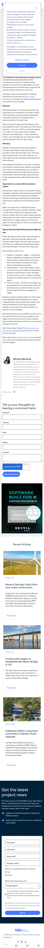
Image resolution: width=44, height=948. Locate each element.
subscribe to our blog (25, 337)
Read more (11, 616)
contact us (19, 831)
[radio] (22, 872)
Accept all (22, 65)
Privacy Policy (34, 903)
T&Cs (27, 903)
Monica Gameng (22, 358)
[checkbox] (22, 874)
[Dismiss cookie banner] (36, 8)
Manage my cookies (22, 60)
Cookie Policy (16, 43)
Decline (22, 71)
